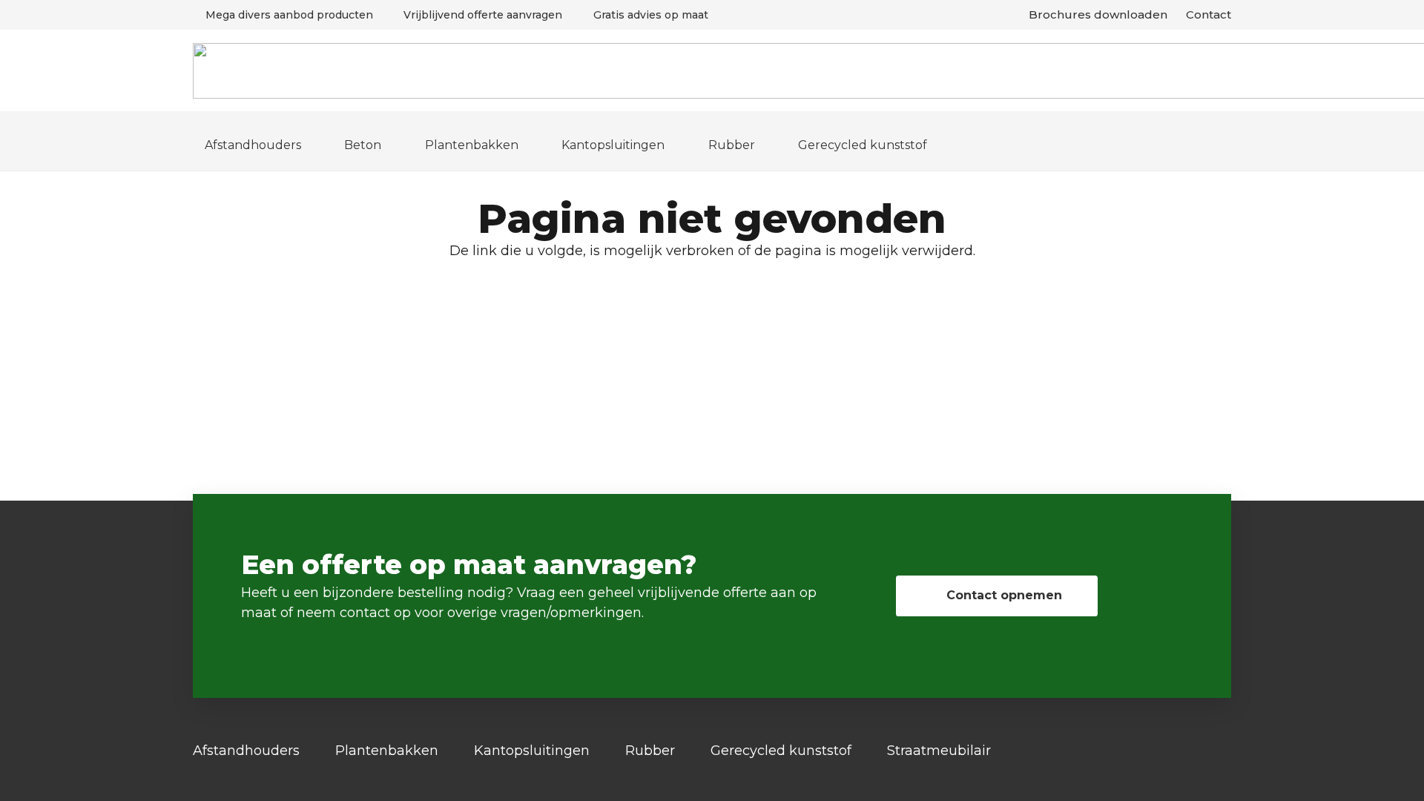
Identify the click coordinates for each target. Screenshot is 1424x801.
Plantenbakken (386, 750)
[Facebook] (1226, 751)
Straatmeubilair (939, 750)
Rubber (650, 750)
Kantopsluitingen (532, 750)
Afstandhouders (246, 750)
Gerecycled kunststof (781, 750)
